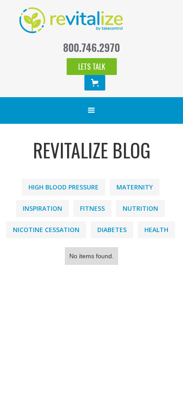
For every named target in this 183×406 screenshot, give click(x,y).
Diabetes (112, 229)
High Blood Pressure (63, 187)
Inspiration (42, 208)
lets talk (91, 66)
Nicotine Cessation (46, 229)
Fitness (92, 208)
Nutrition (140, 208)
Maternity (134, 187)
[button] (94, 83)
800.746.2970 (91, 47)
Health (156, 229)
